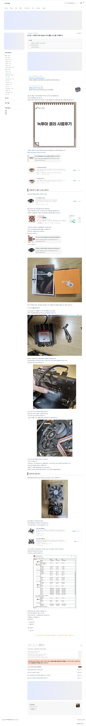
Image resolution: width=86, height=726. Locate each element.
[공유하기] (33, 645)
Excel (8, 71)
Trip (33, 8)
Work (20, 8)
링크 (36, 233)
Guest (44, 8)
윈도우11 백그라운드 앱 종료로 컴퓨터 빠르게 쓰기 (36, 655)
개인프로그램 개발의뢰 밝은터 (37, 78)
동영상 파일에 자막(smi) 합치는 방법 (33, 651)
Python (8, 84)
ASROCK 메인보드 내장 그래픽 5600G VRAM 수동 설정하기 (37, 657)
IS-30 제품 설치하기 (34, 45)
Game (8, 63)
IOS (8, 80)
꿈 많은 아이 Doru (33, 706)
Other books (10, 67)
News (11, 8)
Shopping (9, 92)
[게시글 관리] (37, 645)
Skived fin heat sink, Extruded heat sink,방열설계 (41, 89)
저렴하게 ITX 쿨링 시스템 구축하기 (38, 43)
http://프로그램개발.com (34, 76)
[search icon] (65, 3)
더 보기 (80, 666)
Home (6, 8)
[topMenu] (81, 3)
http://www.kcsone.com (34, 85)
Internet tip (10, 79)
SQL (7, 86)
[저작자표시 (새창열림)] (81, 645)
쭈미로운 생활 (8, 719)
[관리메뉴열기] (84, 2)
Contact (38, 8)
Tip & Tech (27, 8)
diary (8, 61)
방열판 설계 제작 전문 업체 (36, 88)
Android (9, 82)
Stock (8, 73)
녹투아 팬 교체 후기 (35, 47)
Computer (30, 33)
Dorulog (7, 3)
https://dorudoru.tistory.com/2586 (36, 152)
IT (8, 77)
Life (16, 8)
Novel (8, 65)
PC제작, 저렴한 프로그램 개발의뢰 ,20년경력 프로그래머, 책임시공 (44, 80)
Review (9, 59)
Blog (8, 90)
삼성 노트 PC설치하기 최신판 (32, 652)
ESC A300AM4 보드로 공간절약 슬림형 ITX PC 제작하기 (37, 654)
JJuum (83, 719)
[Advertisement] (43, 20)
